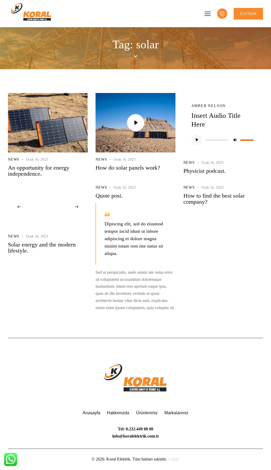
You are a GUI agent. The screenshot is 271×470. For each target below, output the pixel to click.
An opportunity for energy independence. (38, 171)
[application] (223, 140)
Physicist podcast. (204, 171)
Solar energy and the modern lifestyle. (42, 248)
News (13, 159)
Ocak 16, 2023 (37, 159)
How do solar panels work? (128, 168)
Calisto (173, 459)
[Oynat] (196, 139)
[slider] (247, 139)
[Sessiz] (235, 139)
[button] (19, 207)
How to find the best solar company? (214, 199)
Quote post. (109, 196)
